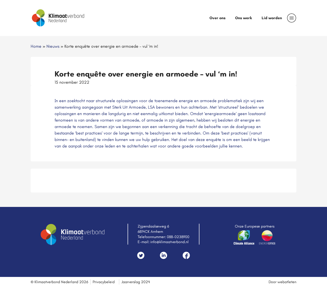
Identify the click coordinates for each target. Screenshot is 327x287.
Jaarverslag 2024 (135, 282)
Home (36, 46)
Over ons (217, 18)
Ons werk (243, 18)
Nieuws (52, 46)
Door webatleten (282, 282)
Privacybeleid (104, 282)
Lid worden (272, 18)
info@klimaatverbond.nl (169, 242)
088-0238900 (178, 236)
